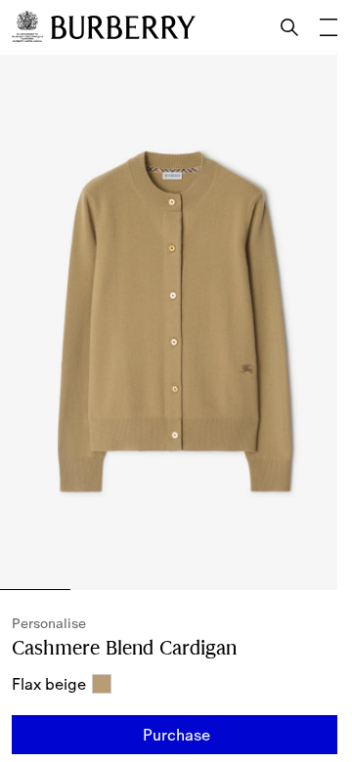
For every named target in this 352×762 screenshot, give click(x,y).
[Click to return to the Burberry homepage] (123, 27)
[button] (176, 734)
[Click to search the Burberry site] (289, 27)
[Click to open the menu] (328, 27)
